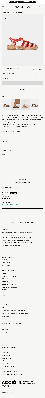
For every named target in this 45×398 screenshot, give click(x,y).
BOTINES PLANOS (7, 268)
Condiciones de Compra (9, 371)
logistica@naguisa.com (24, 232)
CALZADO (10, 12)
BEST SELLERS (6, 260)
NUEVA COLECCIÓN (8, 257)
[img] (22, 198)
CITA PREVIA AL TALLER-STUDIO (12, 323)
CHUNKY (4, 273)
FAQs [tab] (3, 155)
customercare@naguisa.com (23, 237)
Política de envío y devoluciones (11, 369)
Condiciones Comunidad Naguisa (12, 374)
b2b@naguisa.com (27, 242)
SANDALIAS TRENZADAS (9, 287)
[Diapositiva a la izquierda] (40, 96)
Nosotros (4, 344)
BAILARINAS (6, 265)
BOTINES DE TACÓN (8, 271)
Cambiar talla (39, 79)
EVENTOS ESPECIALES (9, 276)
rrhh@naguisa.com (14, 235)
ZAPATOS (4, 290)
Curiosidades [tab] (6, 141)
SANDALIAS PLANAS (8, 281)
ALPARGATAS (18, 12)
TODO (3, 295)
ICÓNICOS (5, 279)
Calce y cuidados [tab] (8, 137)
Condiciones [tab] (6, 150)
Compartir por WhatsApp (11, 131)
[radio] (6, 104)
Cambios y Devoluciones (9, 350)
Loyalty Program (7, 358)
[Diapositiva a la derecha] (42, 96)
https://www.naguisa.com (12, 245)
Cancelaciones (6, 352)
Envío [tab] (4, 146)
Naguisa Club (6, 355)
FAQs (3, 361)
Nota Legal (5, 363)
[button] (7, 6)
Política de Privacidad (8, 366)
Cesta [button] (40, 6)
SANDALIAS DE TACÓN (9, 284)
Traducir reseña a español (12, 204)
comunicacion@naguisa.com (21, 240)
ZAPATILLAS (5, 292)
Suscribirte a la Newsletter (9, 347)
